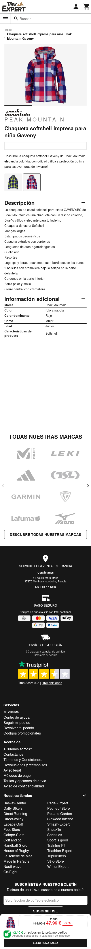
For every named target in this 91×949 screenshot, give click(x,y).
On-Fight (10, 871)
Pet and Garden (59, 813)
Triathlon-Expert (59, 850)
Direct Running (15, 813)
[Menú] (5, 18)
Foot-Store (12, 829)
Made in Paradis (16, 861)
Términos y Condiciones (23, 759)
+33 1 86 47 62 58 (46, 587)
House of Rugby (16, 850)
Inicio (8, 29)
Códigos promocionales (22, 733)
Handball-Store (15, 845)
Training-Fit (56, 845)
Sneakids (54, 834)
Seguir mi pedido (17, 722)
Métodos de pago (17, 775)
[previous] (3, 486)
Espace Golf (13, 824)
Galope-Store (14, 834)
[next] (88, 486)
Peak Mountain (34, 119)
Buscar (25, 18)
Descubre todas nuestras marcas (45, 534)
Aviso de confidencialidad (24, 786)
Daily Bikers (13, 808)
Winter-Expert (57, 866)
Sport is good (57, 840)
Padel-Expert (57, 802)
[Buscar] (16, 18)
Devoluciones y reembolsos (25, 764)
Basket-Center (15, 802)
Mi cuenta (11, 711)
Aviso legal (12, 770)
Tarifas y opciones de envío (25, 780)
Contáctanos (46, 572)
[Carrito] (86, 6)
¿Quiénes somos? (18, 748)
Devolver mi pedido (19, 727)
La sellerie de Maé (18, 855)
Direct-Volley (13, 818)
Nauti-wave (12, 866)
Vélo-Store (55, 861)
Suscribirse (45, 911)
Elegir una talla (45, 943)
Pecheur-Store (58, 808)
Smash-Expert (58, 824)
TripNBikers (56, 855)
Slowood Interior (60, 818)
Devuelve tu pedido (45, 655)
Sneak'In (54, 829)
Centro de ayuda (17, 717)
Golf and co (12, 840)
